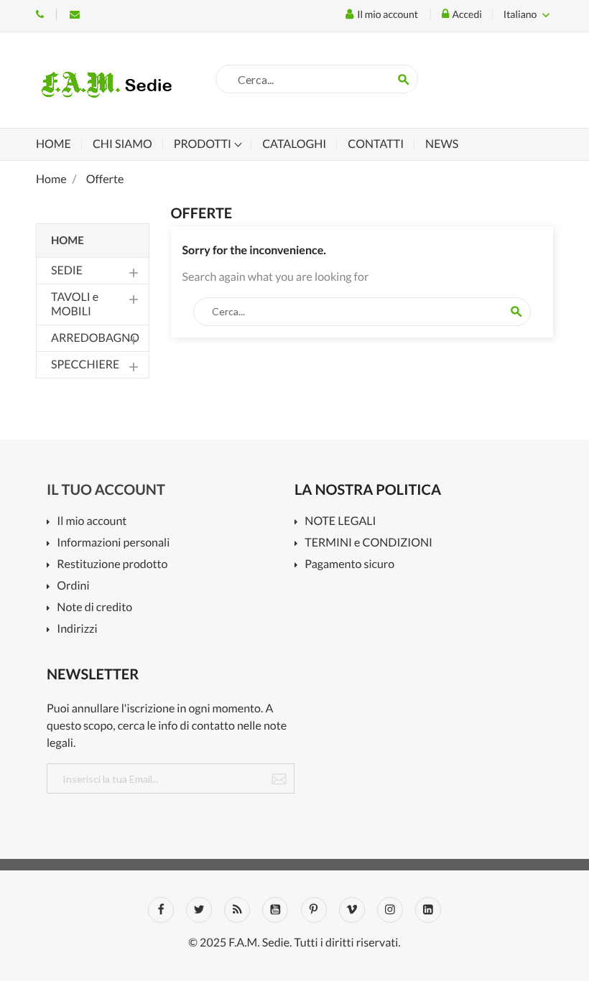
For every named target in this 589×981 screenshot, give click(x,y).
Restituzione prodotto (112, 565)
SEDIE (67, 270)
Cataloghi (294, 144)
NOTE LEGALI (340, 522)
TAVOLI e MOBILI (74, 304)
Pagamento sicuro (349, 565)
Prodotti (203, 144)
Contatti (376, 144)
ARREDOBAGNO (95, 338)
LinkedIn (428, 910)
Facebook (161, 910)
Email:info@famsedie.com (75, 14)
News (441, 144)
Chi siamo (122, 144)
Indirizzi (77, 629)
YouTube (275, 910)
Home (53, 144)
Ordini (73, 586)
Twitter (199, 910)
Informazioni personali (113, 543)
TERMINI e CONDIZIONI (368, 543)
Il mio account (91, 522)
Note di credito (94, 608)
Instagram (390, 910)
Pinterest (314, 910)
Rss (237, 910)
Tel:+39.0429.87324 (40, 14)
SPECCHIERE (85, 364)
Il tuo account (106, 489)
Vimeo (352, 910)
